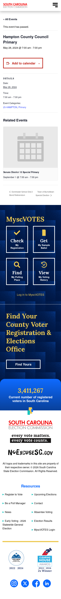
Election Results (43, 521)
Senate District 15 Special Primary (21, 172)
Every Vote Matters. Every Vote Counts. (30, 438)
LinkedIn (47, 583)
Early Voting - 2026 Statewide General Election (14, 524)
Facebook (36, 583)
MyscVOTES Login (44, 529)
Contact (38, 503)
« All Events (10, 19)
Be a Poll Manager (15, 503)
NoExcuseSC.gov (30, 452)
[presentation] (30, 147)
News (8, 512)
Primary (22, 107)
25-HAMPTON (10, 107)
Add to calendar (24, 63)
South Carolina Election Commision (15, 5)
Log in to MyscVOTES (30, 295)
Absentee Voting (43, 512)
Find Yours (23, 364)
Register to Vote (14, 494)
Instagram (14, 583)
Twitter (25, 583)
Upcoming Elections (45, 494)
